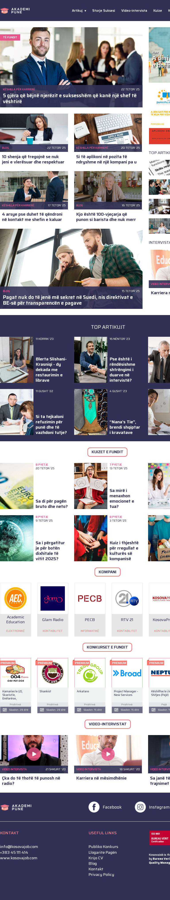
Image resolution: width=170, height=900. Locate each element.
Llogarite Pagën (103, 852)
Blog (93, 863)
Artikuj (77, 10)
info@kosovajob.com (19, 847)
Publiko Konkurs (103, 847)
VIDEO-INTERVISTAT (108, 724)
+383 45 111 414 (14, 852)
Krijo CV (96, 858)
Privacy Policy (101, 874)
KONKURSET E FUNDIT (107, 647)
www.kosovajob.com (18, 858)
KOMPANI (107, 572)
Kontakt (96, 869)
